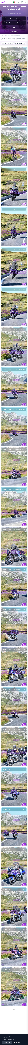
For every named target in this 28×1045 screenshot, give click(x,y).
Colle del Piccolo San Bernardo (14, 35)
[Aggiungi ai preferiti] (3, 84)
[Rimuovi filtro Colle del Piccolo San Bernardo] (12, 43)
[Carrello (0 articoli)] (22, 2)
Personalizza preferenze (8, 1039)
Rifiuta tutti (7, 1042)
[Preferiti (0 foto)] (18, 2)
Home (2, 35)
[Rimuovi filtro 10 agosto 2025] (24, 43)
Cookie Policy (5, 1037)
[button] (24, 18)
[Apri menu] (25, 2)
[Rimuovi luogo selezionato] (24, 23)
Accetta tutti (17, 1042)
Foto (6, 35)
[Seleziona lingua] (15, 2)
